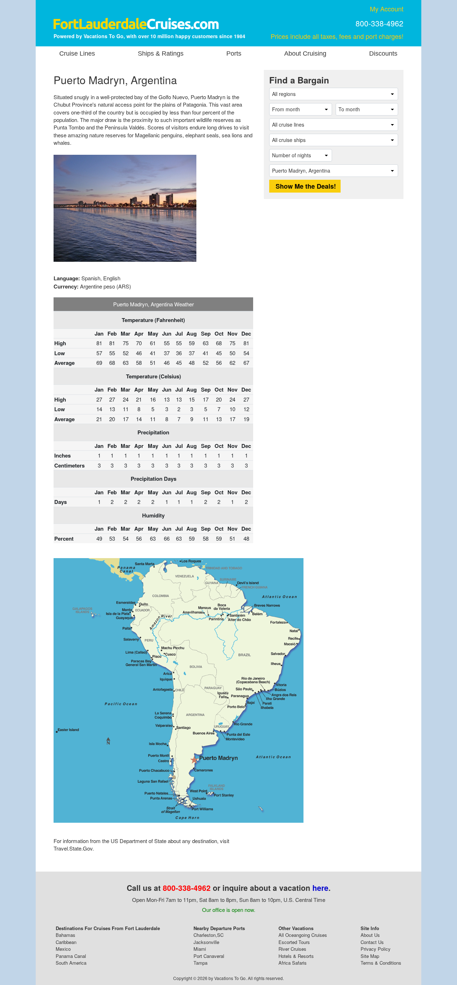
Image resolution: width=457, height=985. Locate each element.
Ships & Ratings (161, 53)
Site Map (370, 956)
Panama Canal (71, 956)
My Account (386, 8)
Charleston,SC (209, 935)
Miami (200, 948)
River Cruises (292, 948)
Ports (233, 53)
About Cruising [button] (305, 53)
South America (71, 962)
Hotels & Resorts (296, 956)
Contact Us (372, 942)
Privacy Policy (376, 948)
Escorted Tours (294, 942)
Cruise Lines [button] (77, 53)
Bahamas (65, 935)
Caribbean (66, 942)
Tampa (200, 962)
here (320, 887)
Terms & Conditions (381, 962)
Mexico (63, 948)
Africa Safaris (292, 962)
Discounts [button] (383, 53)
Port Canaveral (209, 956)
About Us (370, 935)
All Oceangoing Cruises (302, 935)
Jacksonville (206, 942)
